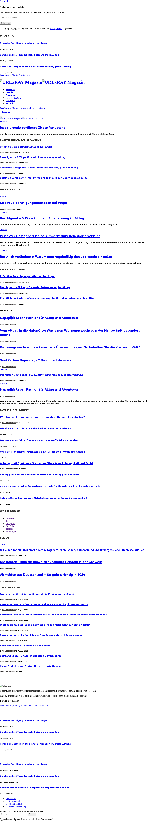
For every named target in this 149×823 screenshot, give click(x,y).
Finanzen (10, 95)
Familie (9, 92)
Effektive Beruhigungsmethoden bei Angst (23, 43)
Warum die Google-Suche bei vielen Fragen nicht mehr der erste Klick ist (45, 625)
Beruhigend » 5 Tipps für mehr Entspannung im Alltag (29, 54)
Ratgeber (3, 121)
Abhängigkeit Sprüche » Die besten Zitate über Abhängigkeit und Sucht (46, 463)
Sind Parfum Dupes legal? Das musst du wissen (36, 360)
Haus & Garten (13, 98)
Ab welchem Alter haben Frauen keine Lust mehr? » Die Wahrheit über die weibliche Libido (50, 486)
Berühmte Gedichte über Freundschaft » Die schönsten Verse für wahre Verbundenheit (53, 614)
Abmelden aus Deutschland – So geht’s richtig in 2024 (42, 574)
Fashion (3, 383)
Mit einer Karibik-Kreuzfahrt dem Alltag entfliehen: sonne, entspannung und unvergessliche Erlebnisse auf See (72, 550)
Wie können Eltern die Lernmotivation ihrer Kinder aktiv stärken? (42, 417)
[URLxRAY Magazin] (74, 82)
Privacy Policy (56, 28)
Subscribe (6, 112)
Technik (10, 103)
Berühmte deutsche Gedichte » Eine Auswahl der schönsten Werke (41, 635)
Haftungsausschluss (15, 801)
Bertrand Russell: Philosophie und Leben (25, 645)
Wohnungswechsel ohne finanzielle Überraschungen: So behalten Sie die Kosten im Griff (70, 347)
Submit (32, 814)
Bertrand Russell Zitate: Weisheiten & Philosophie (31, 655)
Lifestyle (10, 100)
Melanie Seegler (9, 152)
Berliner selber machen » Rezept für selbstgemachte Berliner (34, 787)
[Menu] (1, 116)
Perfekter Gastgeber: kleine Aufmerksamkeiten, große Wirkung (35, 66)
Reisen (2, 545)
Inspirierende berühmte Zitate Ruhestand (32, 127)
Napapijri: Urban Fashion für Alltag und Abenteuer (39, 318)
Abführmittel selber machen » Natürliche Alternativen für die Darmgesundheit (43, 498)
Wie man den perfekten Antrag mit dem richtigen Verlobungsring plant (39, 440)
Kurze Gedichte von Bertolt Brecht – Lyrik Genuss (30, 666)
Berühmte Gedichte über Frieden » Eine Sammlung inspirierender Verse (44, 604)
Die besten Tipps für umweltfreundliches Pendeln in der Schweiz (51, 562)
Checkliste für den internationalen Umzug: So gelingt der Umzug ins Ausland (42, 451)
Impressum (11, 798)
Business (10, 89)
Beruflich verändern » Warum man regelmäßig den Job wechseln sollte (44, 177)
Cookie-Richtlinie (14, 804)
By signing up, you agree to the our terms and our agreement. (38, 28)
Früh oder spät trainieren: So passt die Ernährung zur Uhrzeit (37, 594)
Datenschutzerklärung (16, 806)
